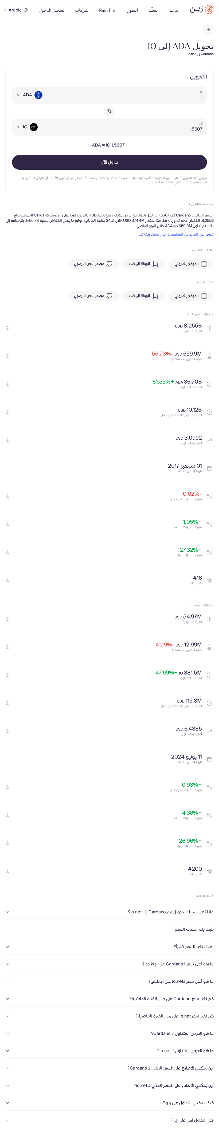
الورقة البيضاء (139, 264)
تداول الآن (109, 162)
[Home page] (202, 9)
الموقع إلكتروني (187, 264)
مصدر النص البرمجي (89, 264)
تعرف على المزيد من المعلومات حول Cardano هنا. (176, 234)
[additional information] (7, 328)
